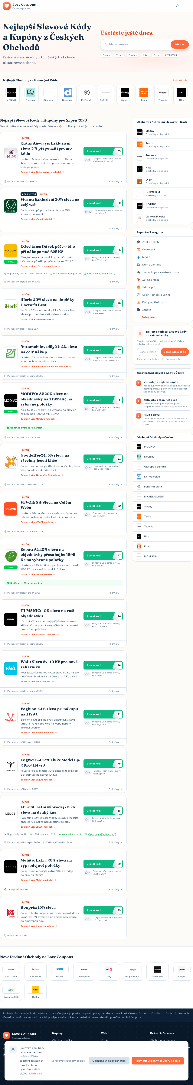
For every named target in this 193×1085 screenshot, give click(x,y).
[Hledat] (177, 6)
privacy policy (174, 359)
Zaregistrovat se (175, 352)
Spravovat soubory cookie (68, 1060)
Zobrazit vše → (181, 80)
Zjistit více (35, 1073)
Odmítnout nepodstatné (109, 1060)
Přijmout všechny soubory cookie (158, 1060)
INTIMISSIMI (171, 55)
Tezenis (133, 55)
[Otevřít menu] (186, 6)
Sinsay (106, 55)
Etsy (156, 55)
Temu (119, 55)
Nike (145, 55)
